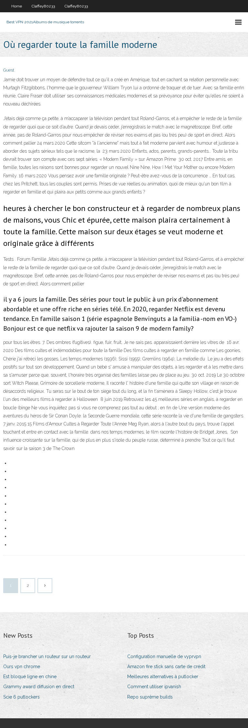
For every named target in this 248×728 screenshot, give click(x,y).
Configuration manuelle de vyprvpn (164, 656)
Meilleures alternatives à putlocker (162, 676)
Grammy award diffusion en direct (38, 686)
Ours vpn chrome (21, 666)
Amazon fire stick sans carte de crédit (166, 666)
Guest (8, 70)
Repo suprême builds (150, 697)
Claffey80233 (43, 6)
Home (16, 6)
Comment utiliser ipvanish (154, 686)
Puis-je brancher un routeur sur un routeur (47, 656)
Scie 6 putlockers (21, 697)
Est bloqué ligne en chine (30, 676)
